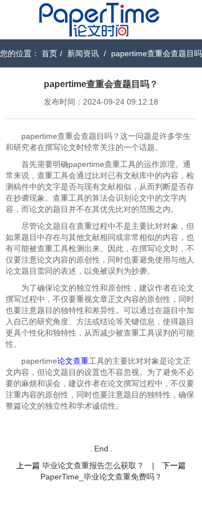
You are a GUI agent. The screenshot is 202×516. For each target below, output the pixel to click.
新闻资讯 (83, 53)
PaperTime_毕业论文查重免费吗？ (101, 476)
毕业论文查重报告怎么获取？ (93, 465)
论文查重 (73, 360)
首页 (49, 53)
